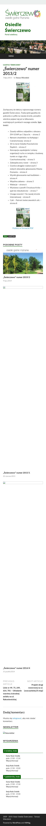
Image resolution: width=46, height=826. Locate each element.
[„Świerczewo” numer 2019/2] (23, 263)
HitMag (27, 823)
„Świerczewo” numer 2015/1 (16, 473)
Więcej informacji (12, 761)
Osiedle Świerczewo (18, 27)
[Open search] (40, 56)
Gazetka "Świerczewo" (12, 65)
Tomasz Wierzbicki (22, 78)
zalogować (16, 718)
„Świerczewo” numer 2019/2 (16, 277)
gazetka (11, 236)
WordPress (17, 823)
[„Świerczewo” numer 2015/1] (23, 379)
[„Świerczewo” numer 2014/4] (23, 574)
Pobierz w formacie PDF (23, 228)
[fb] (41, 2)
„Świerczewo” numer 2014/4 (16, 668)
